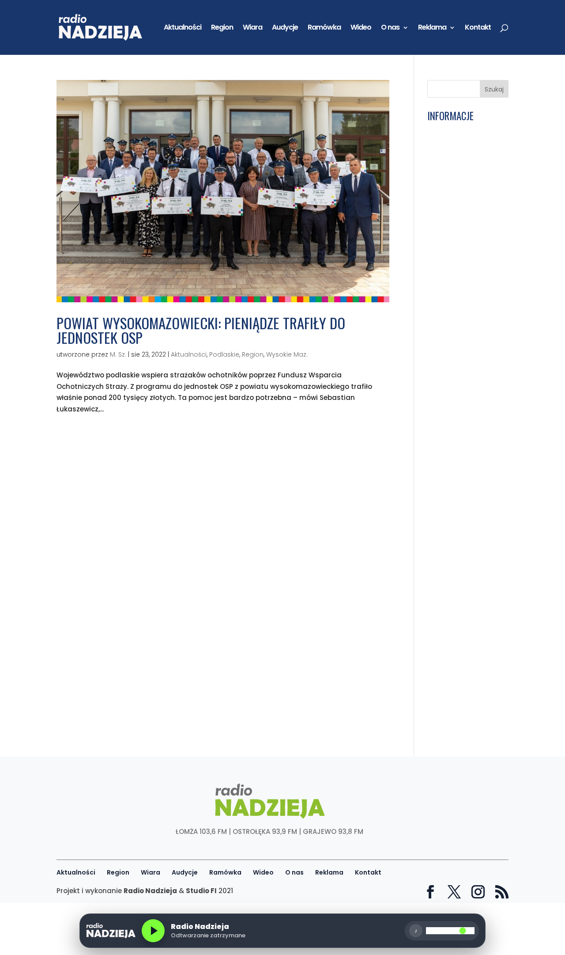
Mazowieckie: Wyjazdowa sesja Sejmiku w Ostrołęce (461, 627)
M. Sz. (118, 354)
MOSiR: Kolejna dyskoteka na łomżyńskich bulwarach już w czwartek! (454, 713)
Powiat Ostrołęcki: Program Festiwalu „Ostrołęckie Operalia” (464, 167)
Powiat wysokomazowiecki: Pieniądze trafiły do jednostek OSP (200, 330)
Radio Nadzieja (150, 890)
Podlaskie (224, 354)
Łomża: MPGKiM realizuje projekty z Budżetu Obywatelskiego (459, 416)
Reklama (432, 28)
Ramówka (324, 28)
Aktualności (182, 28)
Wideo (360, 28)
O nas (390, 28)
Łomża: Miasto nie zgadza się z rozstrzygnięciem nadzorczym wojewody (458, 597)
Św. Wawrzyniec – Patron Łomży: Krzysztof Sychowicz (461, 682)
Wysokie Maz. (287, 354)
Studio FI (201, 890)
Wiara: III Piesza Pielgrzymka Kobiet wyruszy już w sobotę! (464, 536)
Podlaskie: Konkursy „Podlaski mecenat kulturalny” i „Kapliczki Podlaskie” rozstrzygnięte (464, 235)
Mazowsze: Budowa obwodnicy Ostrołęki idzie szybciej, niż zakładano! (462, 477)
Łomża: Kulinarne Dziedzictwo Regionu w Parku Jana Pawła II (466, 303)
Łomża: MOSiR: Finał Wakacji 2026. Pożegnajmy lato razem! (460, 563)
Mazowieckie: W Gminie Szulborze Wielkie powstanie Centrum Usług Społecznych (458, 198)
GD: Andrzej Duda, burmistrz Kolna (458, 355)
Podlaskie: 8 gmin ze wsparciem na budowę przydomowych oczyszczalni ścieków (466, 655)
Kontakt (478, 28)
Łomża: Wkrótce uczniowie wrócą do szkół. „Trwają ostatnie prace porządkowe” (466, 139)
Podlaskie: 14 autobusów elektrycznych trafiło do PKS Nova (462, 330)
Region (222, 28)
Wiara (252, 28)
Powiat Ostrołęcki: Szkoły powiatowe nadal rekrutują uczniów (458, 508)
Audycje (285, 28)
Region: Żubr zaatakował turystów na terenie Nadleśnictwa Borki (464, 446)
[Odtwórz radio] (153, 930)
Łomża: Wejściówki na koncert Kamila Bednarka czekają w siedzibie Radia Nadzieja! (464, 382)
